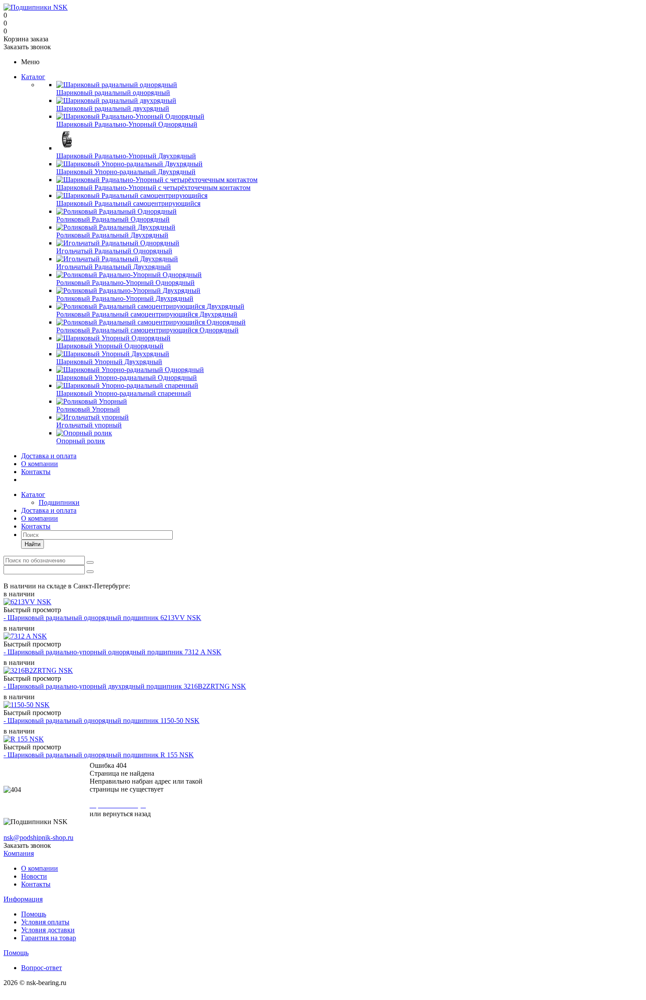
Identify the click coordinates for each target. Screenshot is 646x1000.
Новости (34, 876)
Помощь (33, 914)
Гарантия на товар (48, 938)
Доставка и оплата (48, 456)
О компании (39, 463)
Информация (23, 899)
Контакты (36, 471)
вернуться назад (127, 814)
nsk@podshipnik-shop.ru (38, 837)
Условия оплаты (45, 922)
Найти (32, 544)
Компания (19, 853)
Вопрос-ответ (41, 967)
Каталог (33, 76)
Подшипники (59, 502)
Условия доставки (48, 930)
